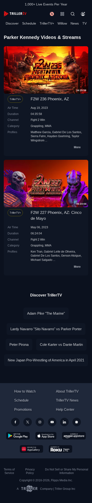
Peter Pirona (19, 344)
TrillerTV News (67, 400)
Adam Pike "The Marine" (46, 313)
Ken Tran (36, 251)
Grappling (37, 125)
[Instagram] (40, 422)
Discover (12, 23)
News (75, 23)
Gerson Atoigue (71, 255)
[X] (27, 422)
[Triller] (76, 422)
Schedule (29, 23)
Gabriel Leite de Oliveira (59, 251)
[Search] (72, 14)
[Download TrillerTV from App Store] (45, 436)
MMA (48, 125)
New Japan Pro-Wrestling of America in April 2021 (46, 360)
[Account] (83, 14)
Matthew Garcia (41, 132)
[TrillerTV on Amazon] (74, 436)
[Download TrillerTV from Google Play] (18, 436)
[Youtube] (52, 422)
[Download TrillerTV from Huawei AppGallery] (31, 449)
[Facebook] (15, 422)
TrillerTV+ (47, 23)
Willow (62, 23)
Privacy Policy (30, 471)
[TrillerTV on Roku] (60, 449)
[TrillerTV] (15, 14)
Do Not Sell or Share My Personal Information (66, 471)
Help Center (65, 409)
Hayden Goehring (58, 136)
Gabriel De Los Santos (66, 132)
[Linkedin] (64, 422)
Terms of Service (9, 471)
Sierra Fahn (38, 136)
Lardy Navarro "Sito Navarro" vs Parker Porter (46, 329)
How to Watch (25, 391)
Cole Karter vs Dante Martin (61, 344)
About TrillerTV (67, 391)
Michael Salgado (41, 259)
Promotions (23, 409)
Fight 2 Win (38, 119)
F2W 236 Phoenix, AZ (50, 99)
